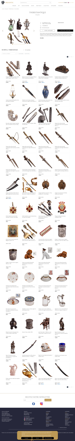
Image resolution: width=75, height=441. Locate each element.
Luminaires (67, 415)
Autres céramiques (68, 421)
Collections (46, 5)
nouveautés (60, 2)
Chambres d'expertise (5, 421)
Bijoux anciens (48, 420)
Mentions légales (27, 423)
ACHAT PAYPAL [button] (27, 53)
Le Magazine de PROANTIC (29, 418)
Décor (32, 5)
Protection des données (28, 424)
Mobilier (14, 5)
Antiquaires (53, 5)
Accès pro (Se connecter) (6, 414)
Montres (47, 421)
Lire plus (42, 37)
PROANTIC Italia (26, 414)
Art (19, 5)
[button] (21, 53)
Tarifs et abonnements (6, 413)
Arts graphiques (48, 416)
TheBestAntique (11, 8)
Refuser (37, 438)
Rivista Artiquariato (28, 420)
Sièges (47, 414)
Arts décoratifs (67, 417)
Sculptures (48, 417)
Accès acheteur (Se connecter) (7, 419)
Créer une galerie (5, 412)
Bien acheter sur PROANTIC (6, 420)
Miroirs (66, 416)
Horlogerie (67, 413)
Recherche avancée (63, 427)
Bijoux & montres (25, 5)
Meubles (47, 413)
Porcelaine (67, 419)
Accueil (3, 8)
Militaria (47, 426)
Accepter (26, 438)
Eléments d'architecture (69, 414)
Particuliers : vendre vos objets (7, 415)
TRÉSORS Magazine (28, 419)
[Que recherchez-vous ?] (50, 2)
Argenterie (67, 422)
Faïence (66, 420)
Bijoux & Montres (49, 419)
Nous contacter (26, 413)
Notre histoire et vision (28, 412)
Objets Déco (38, 5)
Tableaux (47, 418)
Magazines (60, 5)
